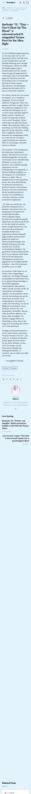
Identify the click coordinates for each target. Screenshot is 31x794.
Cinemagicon (10, 2)
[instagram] (15, 409)
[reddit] (17, 379)
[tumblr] (13, 379)
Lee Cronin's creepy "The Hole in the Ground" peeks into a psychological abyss (16, 438)
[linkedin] (10, 379)
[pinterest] (7, 379)
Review (13, 368)
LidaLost (10, 18)
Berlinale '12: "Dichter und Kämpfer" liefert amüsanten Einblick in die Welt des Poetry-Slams (15, 425)
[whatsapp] (20, 379)
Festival (5, 368)
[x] (3, 379)
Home (3, 8)
